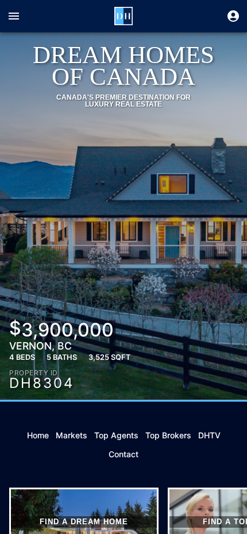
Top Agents (116, 435)
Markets (71, 435)
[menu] (13, 16)
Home (38, 435)
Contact (123, 454)
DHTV (209, 435)
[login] (233, 16)
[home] (123, 16)
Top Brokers (168, 435)
